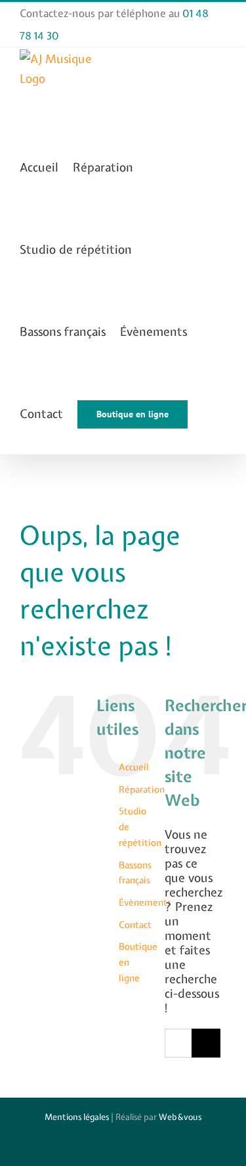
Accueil (134, 767)
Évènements (145, 902)
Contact (135, 925)
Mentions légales (77, 1117)
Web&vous (180, 1117)
